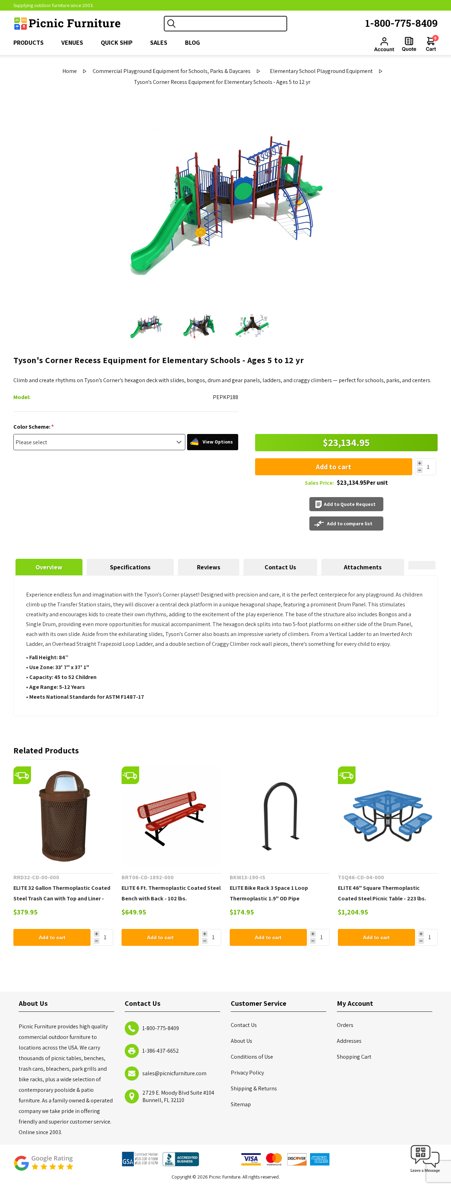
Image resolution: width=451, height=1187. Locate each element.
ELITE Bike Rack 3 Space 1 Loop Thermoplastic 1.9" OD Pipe (269, 893)
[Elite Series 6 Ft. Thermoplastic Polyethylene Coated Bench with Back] (171, 816)
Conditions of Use (252, 1056)
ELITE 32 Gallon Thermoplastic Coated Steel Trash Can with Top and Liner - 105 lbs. (61, 898)
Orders (345, 1025)
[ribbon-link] (22, 775)
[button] (425, 1172)
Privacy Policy (247, 1072)
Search (172, 24)
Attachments (363, 567)
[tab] (48, 567)
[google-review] (43, 1166)
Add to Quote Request (350, 504)
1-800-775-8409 (401, 23)
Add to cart (333, 466)
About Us (241, 1041)
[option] (146, 326)
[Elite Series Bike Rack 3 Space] (279, 816)
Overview (49, 567)
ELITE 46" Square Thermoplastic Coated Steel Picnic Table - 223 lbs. (382, 893)
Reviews (208, 567)
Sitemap (241, 1104)
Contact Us (280, 567)
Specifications (130, 567)
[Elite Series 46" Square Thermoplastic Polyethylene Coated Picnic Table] (388, 816)
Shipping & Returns (254, 1088)
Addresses (349, 1041)
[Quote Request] (409, 44)
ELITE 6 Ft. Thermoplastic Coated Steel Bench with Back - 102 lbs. (171, 893)
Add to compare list (349, 523)
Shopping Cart (354, 1056)
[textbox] (232, 24)
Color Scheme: (32, 426)
